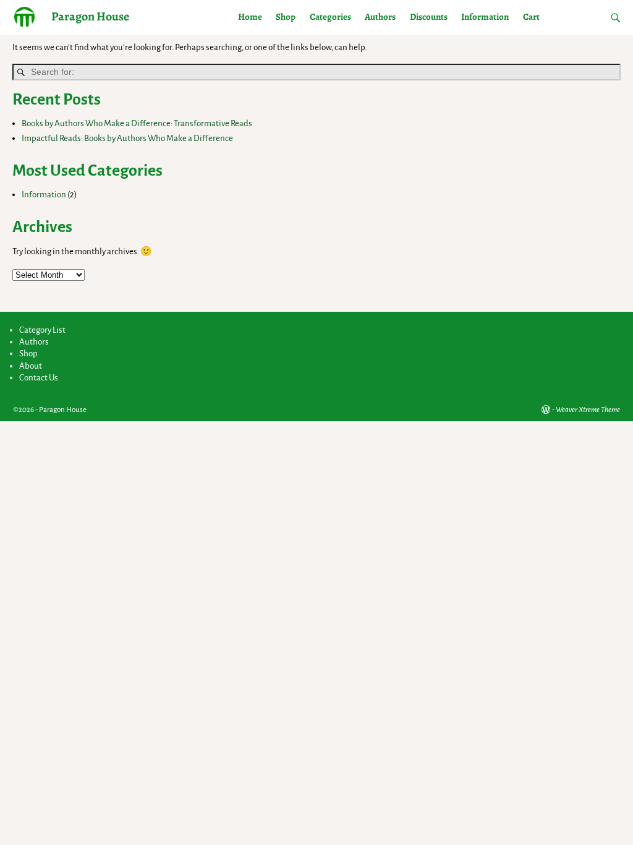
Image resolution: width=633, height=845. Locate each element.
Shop (285, 17)
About (30, 366)
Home (250, 17)
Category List (42, 330)
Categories (330, 17)
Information (485, 17)
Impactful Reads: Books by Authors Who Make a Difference (127, 138)
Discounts (429, 17)
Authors (380, 17)
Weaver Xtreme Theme (588, 410)
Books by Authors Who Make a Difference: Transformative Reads (137, 123)
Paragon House (90, 16)
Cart (531, 17)
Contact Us (38, 377)
